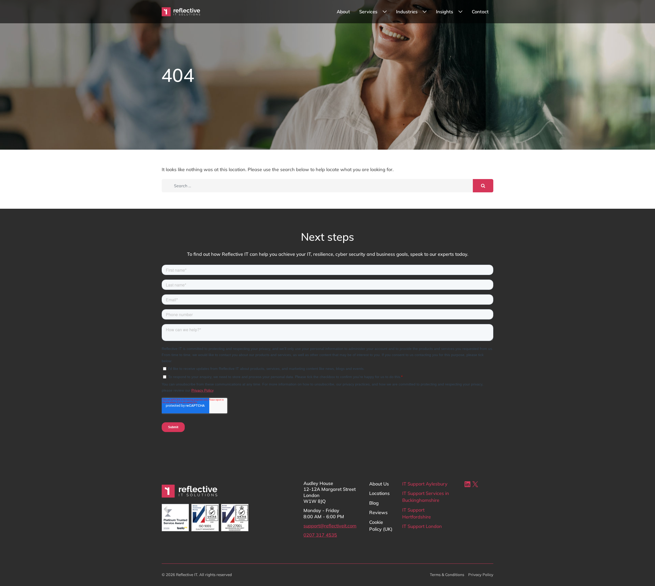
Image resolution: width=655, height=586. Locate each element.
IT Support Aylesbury (424, 484)
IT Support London (422, 526)
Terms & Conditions (447, 574)
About (343, 12)
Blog (374, 503)
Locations (379, 493)
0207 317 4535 (320, 535)
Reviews (378, 512)
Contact (480, 12)
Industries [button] (407, 12)
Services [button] (368, 12)
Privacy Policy (480, 574)
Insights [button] (444, 12)
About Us (379, 484)
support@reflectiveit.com (329, 526)
